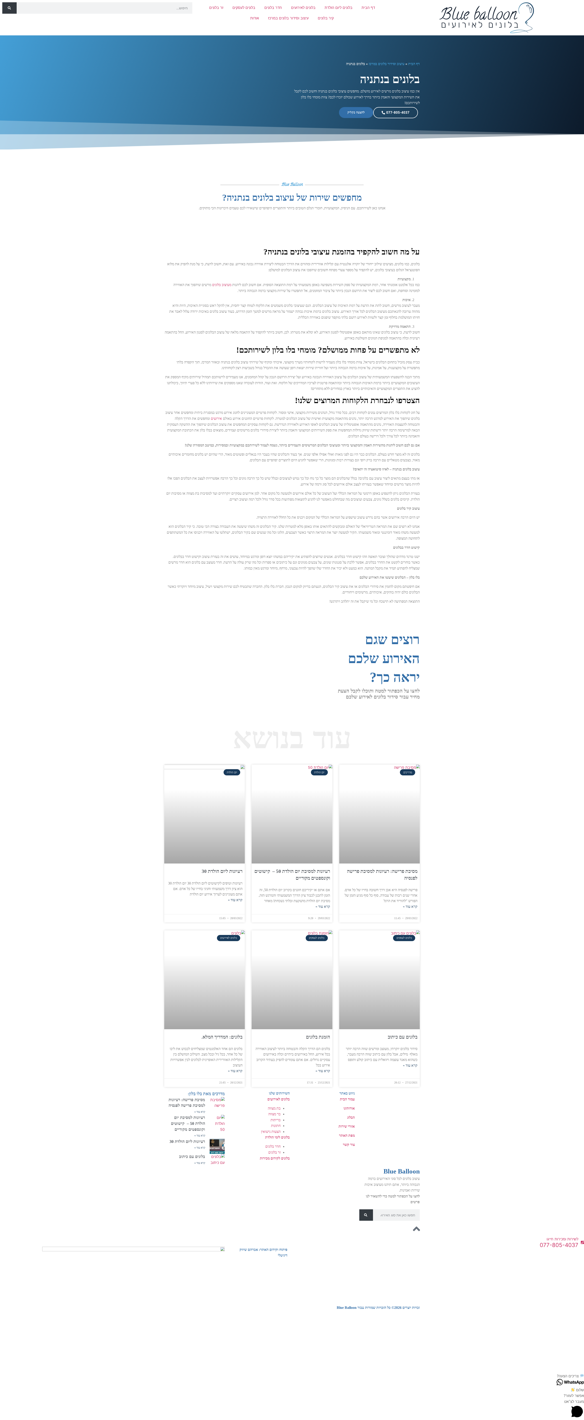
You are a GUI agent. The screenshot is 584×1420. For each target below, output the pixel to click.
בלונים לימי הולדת (277, 1137)
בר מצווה (274, 1114)
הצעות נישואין (271, 1132)
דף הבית (368, 7)
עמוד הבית (347, 1099)
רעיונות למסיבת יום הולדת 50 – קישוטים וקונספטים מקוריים (188, 1123)
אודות (254, 18)
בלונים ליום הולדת (338, 7)
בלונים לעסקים (243, 7)
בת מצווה (274, 1108)
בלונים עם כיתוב (402, 1037)
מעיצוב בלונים (221, 285)
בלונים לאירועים (303, 7)
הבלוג (351, 1117)
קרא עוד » (410, 906)
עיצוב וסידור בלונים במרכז (288, 18)
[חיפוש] (9, 8)
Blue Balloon (401, 1171)
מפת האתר (347, 1135)
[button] (292, 1376)
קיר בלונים (326, 18)
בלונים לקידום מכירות (275, 1158)
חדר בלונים (273, 7)
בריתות (276, 1120)
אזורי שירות (347, 1126)
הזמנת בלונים (318, 1037)
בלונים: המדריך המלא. (221, 1037)
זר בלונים (216, 7)
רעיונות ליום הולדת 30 (222, 871)
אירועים (216, 418)
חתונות (276, 1126)
